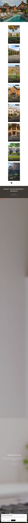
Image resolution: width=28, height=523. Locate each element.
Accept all (13, 520)
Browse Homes (14, 194)
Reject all (4, 520)
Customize (8, 520)
